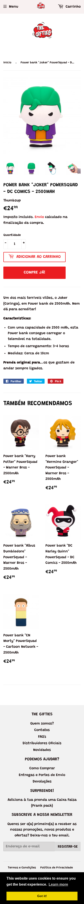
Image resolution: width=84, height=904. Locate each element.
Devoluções (42, 781)
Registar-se (68, 846)
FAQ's (42, 737)
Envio (39, 217)
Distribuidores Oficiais (42, 743)
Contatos (42, 730)
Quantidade (12, 235)
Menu (13, 7)
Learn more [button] (58, 884)
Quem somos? (42, 723)
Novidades (42, 750)
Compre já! (34, 273)
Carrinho (73, 7)
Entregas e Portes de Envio (42, 775)
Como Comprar (42, 768)
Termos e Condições (22, 867)
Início (7, 62)
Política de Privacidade (56, 867)
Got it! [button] (42, 896)
